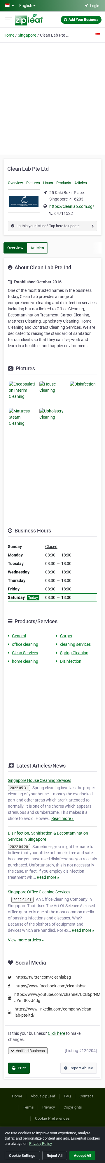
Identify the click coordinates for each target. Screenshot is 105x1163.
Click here (56, 1033)
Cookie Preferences (52, 1118)
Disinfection (70, 661)
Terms (28, 1107)
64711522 (63, 213)
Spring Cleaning (74, 652)
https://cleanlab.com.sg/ (71, 206)
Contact (86, 1096)
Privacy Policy (40, 1143)
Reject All (54, 1155)
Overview (15, 183)
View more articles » (26, 940)
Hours (48, 183)
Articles (80, 183)
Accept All (82, 1155)
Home (9, 35)
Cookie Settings (22, 1155)
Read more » (62, 818)
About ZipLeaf (43, 1096)
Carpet (66, 635)
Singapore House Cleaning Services (39, 780)
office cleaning (25, 644)
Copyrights (73, 1107)
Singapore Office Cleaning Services (39, 892)
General (19, 635)
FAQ (67, 1096)
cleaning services (75, 644)
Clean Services (25, 652)
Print (21, 1068)
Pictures (33, 183)
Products (63, 183)
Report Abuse (81, 1068)
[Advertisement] (52, 97)
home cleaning (25, 661)
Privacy (48, 1107)
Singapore (27, 35)
